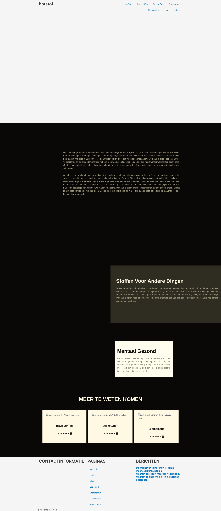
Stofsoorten (174, 4)
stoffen (128, 4)
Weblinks (94, 469)
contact (176, 10)
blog (166, 10)
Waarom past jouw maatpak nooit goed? (158, 473)
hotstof (46, 3)
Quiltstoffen (158, 4)
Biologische (153, 10)
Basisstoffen (142, 4)
